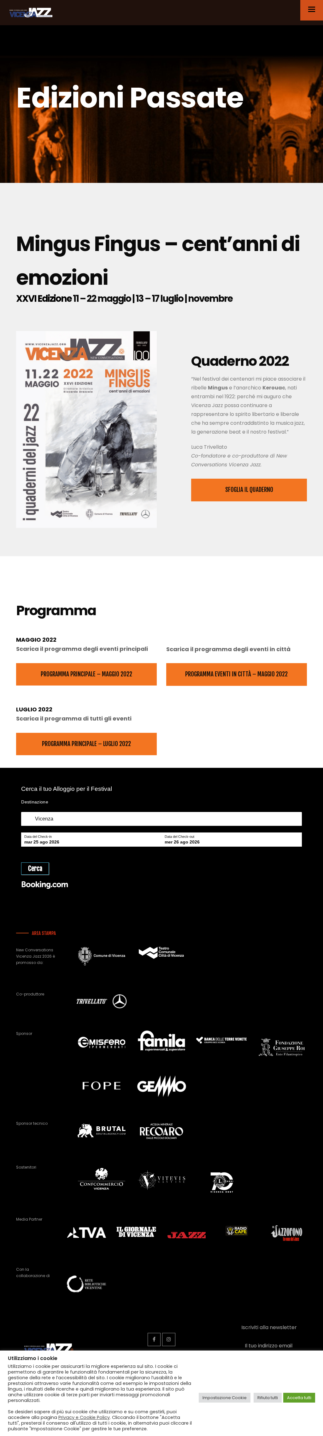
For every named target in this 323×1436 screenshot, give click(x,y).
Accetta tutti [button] (299, 1398)
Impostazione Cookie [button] (225, 1398)
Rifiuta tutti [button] (267, 1398)
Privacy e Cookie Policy (84, 1417)
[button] (311, 9)
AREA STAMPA (44, 933)
